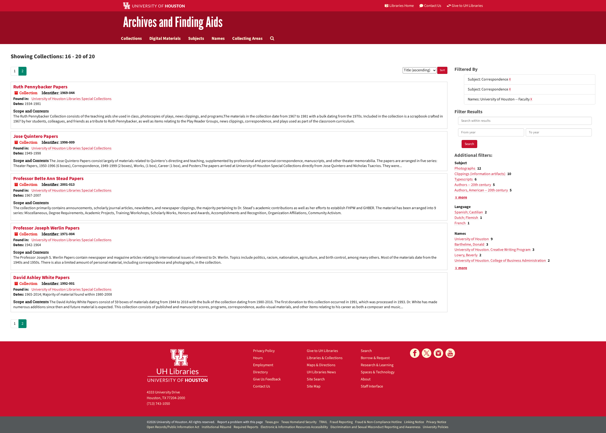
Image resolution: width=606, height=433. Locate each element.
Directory (260, 372)
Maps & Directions (321, 365)
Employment (263, 365)
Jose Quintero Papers (35, 136)
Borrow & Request (375, 358)
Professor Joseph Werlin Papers (46, 228)
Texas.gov (272, 422)
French (460, 223)
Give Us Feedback (267, 379)
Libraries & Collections (325, 358)
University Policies (435, 427)
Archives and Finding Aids (173, 22)
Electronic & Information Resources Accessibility (294, 427)
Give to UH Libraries (322, 350)
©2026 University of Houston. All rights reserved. (181, 422)
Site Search (316, 379)
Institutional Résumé (216, 427)
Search (366, 350)
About (365, 379)
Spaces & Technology (377, 372)
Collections (131, 38)
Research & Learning (377, 365)
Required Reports (246, 427)
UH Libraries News (321, 372)
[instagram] (438, 353)
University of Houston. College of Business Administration (500, 260)
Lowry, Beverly (466, 255)
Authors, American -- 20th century (481, 190)
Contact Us (261, 386)
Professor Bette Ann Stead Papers (48, 178)
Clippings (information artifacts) (480, 173)
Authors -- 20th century (473, 184)
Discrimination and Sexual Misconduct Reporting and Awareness (375, 427)
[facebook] (414, 353)
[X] (426, 353)
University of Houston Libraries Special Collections (71, 98)
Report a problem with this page (240, 422)
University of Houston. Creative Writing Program (492, 249)
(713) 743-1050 (158, 403)
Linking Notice (414, 422)
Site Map (314, 386)
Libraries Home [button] (401, 5)
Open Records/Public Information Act (173, 427)
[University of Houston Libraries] (177, 365)
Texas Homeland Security (299, 422)
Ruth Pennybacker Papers (40, 87)
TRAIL (323, 422)
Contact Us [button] (432, 5)
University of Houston (472, 239)
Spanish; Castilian (469, 212)
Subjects (196, 38)
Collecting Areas (247, 38)
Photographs (465, 168)
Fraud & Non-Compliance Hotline (378, 422)
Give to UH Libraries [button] (467, 5)
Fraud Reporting (341, 422)
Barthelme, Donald (469, 244)
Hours (258, 358)
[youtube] (450, 353)
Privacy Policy (264, 350)
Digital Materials (165, 38)
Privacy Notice (436, 422)
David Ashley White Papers (41, 277)
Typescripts (463, 179)
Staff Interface (372, 386)
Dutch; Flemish (466, 217)
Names (218, 38)
